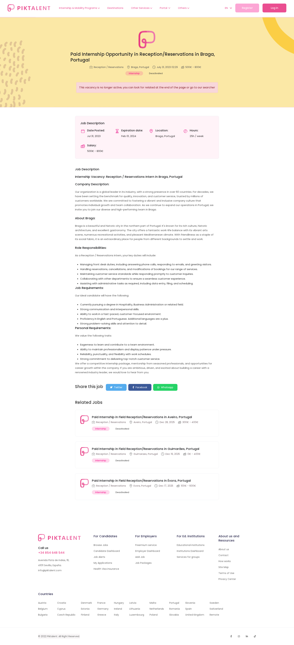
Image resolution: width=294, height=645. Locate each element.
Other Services (140, 8)
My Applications (103, 563)
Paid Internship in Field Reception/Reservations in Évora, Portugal (141, 480)
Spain (188, 608)
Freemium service (146, 545)
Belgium (43, 608)
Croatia (61, 603)
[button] (227, 8)
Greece (101, 614)
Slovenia (190, 603)
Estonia (85, 608)
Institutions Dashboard (190, 551)
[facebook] (231, 636)
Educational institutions (191, 545)
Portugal (174, 603)
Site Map (223, 567)
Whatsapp (166, 387)
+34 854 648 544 (51, 553)
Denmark (86, 603)
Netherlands (157, 608)
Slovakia (174, 614)
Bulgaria (42, 614)
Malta (153, 603)
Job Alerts (99, 557)
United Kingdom (194, 614)
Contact (223, 555)
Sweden (214, 603)
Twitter (117, 387)
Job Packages (143, 563)
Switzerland (216, 608)
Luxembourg (136, 614)
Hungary (119, 603)
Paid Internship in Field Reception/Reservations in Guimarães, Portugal (145, 449)
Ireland (118, 608)
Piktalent (52, 636)
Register (247, 8)
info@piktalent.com (50, 570)
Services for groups (188, 557)
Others (182, 8)
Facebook (141, 387)
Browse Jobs (101, 545)
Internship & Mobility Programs (78, 8)
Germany (103, 608)
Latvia (132, 603)
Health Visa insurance (106, 569)
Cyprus (61, 608)
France (101, 603)
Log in (274, 8)
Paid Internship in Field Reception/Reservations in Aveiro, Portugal (142, 417)
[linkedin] (247, 636)
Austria (42, 603)
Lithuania (134, 608)
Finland (85, 614)
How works (224, 561)
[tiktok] (255, 636)
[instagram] (239, 636)
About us (223, 549)
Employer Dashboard (147, 551)
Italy (116, 614)
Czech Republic (66, 614)
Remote (214, 614)
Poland (154, 614)
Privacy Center (227, 579)
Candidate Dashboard (107, 551)
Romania (174, 608)
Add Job (140, 557)
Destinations (115, 8)
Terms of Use (226, 573)
